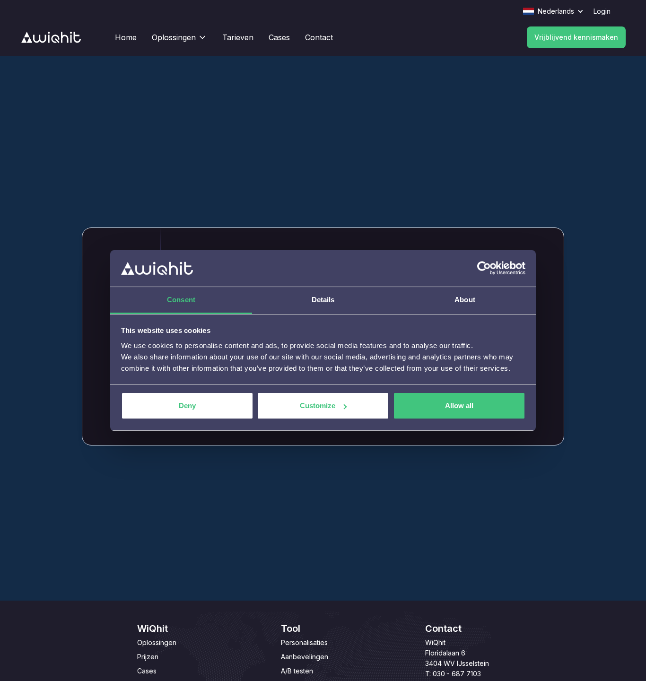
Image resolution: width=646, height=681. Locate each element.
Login (602, 11)
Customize (317, 406)
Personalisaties (304, 642)
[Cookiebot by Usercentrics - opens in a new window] (484, 269)
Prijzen (147, 657)
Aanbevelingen (304, 657)
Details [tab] (323, 300)
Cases (147, 671)
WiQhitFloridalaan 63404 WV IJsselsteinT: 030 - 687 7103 (457, 658)
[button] (558, 11)
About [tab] (464, 300)
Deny (187, 406)
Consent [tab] (181, 300)
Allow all (459, 406)
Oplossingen (156, 642)
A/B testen (297, 671)
